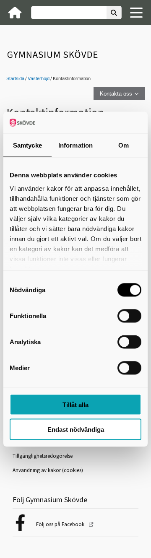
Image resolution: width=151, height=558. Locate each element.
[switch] (129, 316)
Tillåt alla (75, 404)
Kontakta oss (116, 94)
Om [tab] (123, 145)
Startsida (15, 78)
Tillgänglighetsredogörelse (43, 455)
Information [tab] (75, 145)
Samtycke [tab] (27, 145)
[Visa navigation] (136, 13)
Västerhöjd (38, 78)
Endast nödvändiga (75, 429)
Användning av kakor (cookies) (48, 470)
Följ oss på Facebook (61, 524)
